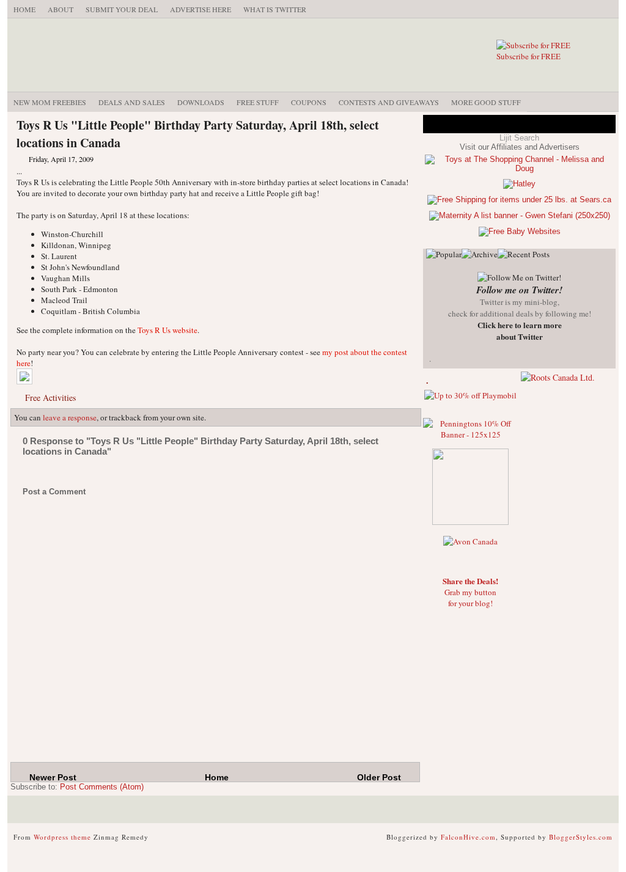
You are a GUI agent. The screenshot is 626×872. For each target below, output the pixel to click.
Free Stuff (258, 102)
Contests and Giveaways (389, 102)
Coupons (308, 102)
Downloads (200, 102)
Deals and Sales (131, 102)
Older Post (379, 777)
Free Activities (50, 397)
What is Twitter (274, 9)
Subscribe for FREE (528, 56)
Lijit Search (519, 137)
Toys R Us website (167, 329)
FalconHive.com (468, 836)
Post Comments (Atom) (102, 786)
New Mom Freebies (49, 102)
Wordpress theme (62, 836)
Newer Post (52, 777)
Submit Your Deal (122, 9)
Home (24, 9)
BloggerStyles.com (581, 836)
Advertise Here (200, 9)
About (60, 9)
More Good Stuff (486, 102)
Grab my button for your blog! (470, 592)
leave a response (70, 417)
